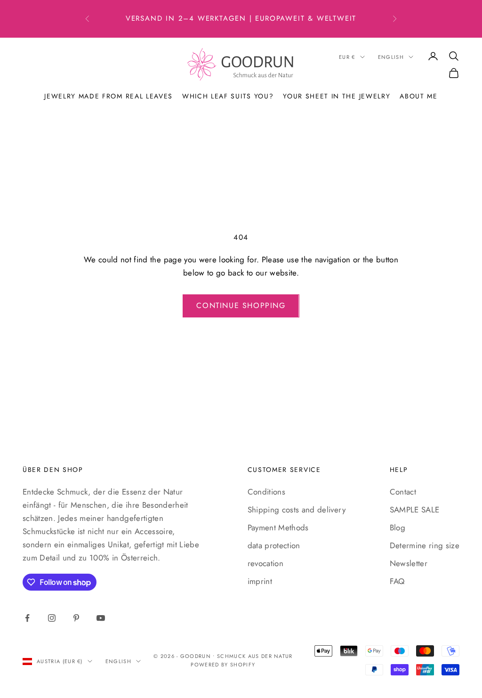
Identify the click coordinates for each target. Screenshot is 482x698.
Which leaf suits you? (227, 96)
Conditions (266, 491)
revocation (265, 563)
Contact (403, 491)
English (391, 57)
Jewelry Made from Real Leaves (108, 96)
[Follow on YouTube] (100, 618)
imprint (260, 581)
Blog (397, 527)
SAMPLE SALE (415, 509)
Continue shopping (240, 305)
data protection (274, 545)
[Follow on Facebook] (27, 618)
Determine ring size (424, 545)
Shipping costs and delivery (296, 509)
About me (418, 96)
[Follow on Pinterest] (76, 618)
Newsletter (408, 563)
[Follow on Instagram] (51, 618)
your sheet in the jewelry (336, 96)
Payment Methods (278, 527)
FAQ (397, 581)
